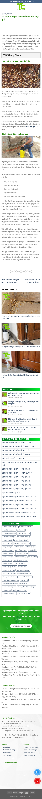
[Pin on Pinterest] (26, 271)
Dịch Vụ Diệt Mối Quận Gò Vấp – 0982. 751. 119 (19, 509)
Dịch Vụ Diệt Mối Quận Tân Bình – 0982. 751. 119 (19, 497)
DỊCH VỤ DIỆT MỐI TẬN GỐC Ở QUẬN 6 (16, 469)
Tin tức (9, 14)
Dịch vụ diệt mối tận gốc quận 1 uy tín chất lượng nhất (19, 463)
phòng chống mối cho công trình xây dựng (15, 583)
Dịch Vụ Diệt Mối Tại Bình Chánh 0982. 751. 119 (19, 513)
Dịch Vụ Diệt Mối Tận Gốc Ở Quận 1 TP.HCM (17, 443)
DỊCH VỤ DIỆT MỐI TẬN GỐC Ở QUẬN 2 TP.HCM (19, 447)
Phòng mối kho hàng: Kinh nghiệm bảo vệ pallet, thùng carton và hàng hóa (22, 420)
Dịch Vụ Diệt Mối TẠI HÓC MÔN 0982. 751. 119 (19, 517)
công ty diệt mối (7, 540)
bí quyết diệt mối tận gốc (10, 526)
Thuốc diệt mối (7, 747)
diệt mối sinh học (8, 557)
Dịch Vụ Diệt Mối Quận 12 (11, 493)
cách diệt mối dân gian (9, 533)
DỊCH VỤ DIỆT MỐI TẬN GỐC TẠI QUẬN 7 (17, 473)
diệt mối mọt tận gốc (22, 553)
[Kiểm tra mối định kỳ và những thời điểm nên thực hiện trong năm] (21, 303)
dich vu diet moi (7, 543)
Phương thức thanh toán (31, 747)
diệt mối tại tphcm (8, 563)
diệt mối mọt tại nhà (8, 553)
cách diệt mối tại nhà (24, 533)
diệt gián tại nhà (25, 543)
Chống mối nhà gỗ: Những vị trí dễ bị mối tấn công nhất (21, 347)
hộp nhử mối (24, 580)
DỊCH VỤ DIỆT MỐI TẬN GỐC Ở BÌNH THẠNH (18, 505)
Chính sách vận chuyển (30, 750)
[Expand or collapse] (38, 55)
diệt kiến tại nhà (19, 547)
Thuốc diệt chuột (8, 752)
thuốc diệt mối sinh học (19, 590)
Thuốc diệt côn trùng (9, 750)
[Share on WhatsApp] (11, 271)
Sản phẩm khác (7, 755)
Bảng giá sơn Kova (13, 664)
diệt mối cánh (32, 550)
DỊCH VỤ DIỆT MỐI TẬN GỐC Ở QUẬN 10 (16, 485)
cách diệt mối (21, 530)
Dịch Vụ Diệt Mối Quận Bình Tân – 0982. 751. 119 (19, 501)
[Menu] (3, 6)
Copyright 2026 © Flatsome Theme (21, 796)
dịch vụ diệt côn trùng (23, 570)
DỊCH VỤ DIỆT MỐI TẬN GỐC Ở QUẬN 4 (16, 454)
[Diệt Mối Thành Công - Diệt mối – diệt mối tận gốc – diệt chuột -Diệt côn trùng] (21, 6)
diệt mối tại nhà (7, 560)
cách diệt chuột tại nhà (25, 526)
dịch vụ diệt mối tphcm (24, 573)
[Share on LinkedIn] (30, 271)
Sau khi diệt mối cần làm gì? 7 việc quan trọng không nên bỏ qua (22, 428)
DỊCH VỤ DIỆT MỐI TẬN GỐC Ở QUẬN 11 (16, 489)
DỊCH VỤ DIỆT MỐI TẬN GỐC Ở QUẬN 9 (16, 481)
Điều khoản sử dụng (29, 752)
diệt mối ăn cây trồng (9, 570)
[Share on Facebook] (15, 271)
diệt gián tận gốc (8, 547)
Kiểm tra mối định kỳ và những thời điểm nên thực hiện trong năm (23, 394)
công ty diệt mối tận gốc (21, 540)
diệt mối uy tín (22, 567)
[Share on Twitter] (19, 271)
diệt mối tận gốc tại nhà (9, 567)
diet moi (16, 543)
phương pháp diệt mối (9, 587)
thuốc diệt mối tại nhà (9, 593)
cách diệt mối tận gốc (9, 536)
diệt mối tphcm (32, 557)
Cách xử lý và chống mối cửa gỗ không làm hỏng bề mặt (23, 411)
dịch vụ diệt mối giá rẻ (9, 573)
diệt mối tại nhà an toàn (20, 560)
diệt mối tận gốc (20, 563)
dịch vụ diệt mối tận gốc (25, 577)
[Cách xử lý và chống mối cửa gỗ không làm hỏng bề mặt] (21, 362)
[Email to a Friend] (23, 271)
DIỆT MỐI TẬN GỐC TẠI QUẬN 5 (13, 458)
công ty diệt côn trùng (23, 536)
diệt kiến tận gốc (30, 547)
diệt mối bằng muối (20, 550)
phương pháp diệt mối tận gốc (26, 587)
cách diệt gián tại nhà (9, 530)
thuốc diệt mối (7, 590)
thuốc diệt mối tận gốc (23, 593)
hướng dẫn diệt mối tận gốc (11, 580)
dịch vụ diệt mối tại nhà (9, 577)
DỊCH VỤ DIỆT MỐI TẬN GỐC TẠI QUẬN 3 (17, 450)
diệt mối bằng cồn (8, 550)
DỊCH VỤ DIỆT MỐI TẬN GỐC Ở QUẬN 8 (16, 477)
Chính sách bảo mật (29, 755)
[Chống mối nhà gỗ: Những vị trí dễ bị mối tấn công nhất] (21, 334)
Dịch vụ (4, 14)
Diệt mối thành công (20, 557)
